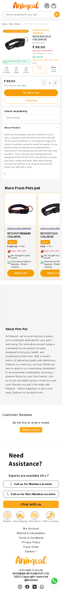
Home (4, 24)
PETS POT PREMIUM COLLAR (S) (18, 235)
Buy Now (32, 100)
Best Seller (15, 24)
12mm (45, 242)
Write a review (31, 429)
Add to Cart (33, 92)
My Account (31, 528)
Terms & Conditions (31, 537)
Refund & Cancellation (31, 533)
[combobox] (31, 14)
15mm (12, 242)
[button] (53, 5)
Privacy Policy (31, 542)
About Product (12, 127)
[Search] (5, 14)
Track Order (31, 546)
